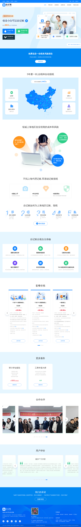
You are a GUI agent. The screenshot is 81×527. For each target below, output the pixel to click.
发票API (15, 1)
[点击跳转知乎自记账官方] (8, 521)
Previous (7, 313)
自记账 (4, 1)
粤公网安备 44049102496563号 (73, 525)
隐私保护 (62, 514)
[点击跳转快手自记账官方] (16, 521)
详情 (15, 326)
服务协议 (66, 514)
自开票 (12, 1)
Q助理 (57, 521)
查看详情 (40, 61)
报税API (67, 521)
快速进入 (76, 1)
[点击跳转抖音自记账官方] (3, 521)
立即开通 (18, 340)
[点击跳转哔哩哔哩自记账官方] (12, 521)
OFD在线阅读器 (62, 521)
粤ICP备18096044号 (63, 525)
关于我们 (75, 514)
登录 (73, 1)
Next (73, 313)
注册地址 (7, 1)
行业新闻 (57, 514)
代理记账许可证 (42, 525)
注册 (70, 1)
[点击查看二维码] (20, 521)
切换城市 (71, 514)
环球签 (73, 520)
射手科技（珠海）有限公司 (11, 525)
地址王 (70, 520)
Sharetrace (65, 520)
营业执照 (37, 525)
